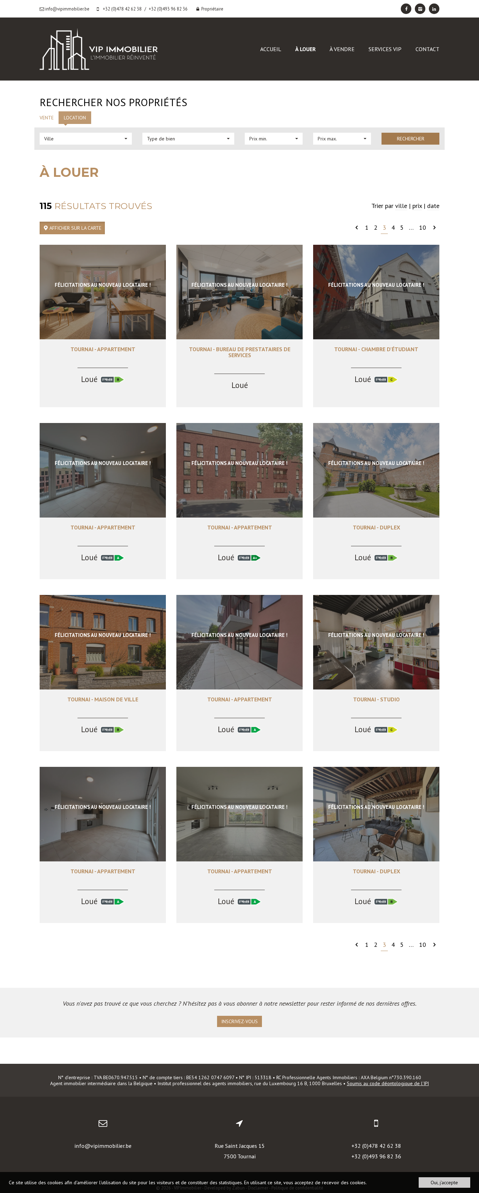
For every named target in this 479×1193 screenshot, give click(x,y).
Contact (427, 49)
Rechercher (410, 139)
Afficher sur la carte (74, 228)
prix (417, 206)
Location (75, 118)
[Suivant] (434, 227)
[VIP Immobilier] (99, 48)
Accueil (270, 49)
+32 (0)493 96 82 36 (376, 1156)
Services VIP (385, 49)
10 (422, 227)
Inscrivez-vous (239, 1021)
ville (401, 206)
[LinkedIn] (434, 9)
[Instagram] (420, 9)
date (433, 206)
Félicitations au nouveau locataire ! (103, 285)
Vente (47, 118)
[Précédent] (356, 227)
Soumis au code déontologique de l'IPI (388, 1083)
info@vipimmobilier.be (102, 1145)
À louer (305, 49)
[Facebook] (406, 9)
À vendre (342, 49)
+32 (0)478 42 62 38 (376, 1145)
